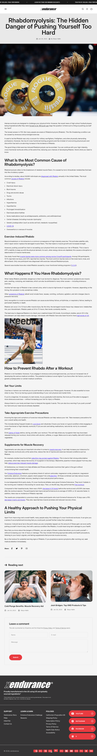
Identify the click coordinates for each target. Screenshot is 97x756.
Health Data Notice (53, 730)
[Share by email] (27, 548)
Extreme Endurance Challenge (31, 715)
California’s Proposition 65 (55, 715)
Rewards (24, 718)
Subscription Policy (53, 721)
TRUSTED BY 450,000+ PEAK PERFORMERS (77, 2)
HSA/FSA (7, 721)
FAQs (5, 718)
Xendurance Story (10, 715)
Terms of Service (60, 628)
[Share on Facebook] (12, 548)
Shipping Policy (51, 718)
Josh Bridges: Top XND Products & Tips (68, 605)
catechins (53, 476)
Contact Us (8, 724)
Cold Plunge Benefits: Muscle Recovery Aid (24, 606)
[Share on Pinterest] (22, 548)
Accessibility (50, 733)
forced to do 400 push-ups (39, 126)
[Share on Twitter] (17, 548)
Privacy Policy (47, 628)
